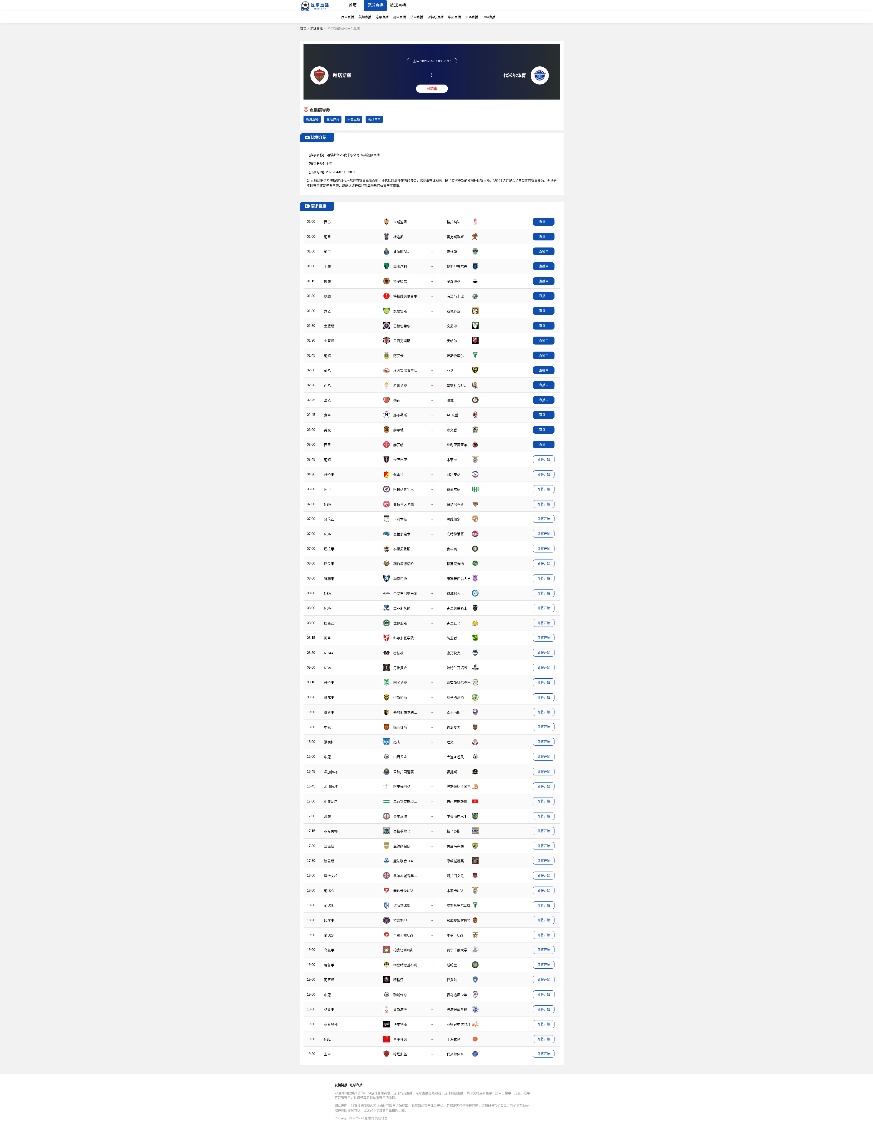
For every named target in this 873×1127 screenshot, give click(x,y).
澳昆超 (329, 846)
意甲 (327, 415)
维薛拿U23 (401, 905)
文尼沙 (452, 326)
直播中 (544, 221)
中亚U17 (330, 802)
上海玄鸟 (453, 1039)
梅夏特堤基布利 (405, 965)
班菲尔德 (453, 489)
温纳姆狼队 (401, 846)
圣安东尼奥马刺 (405, 593)
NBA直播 (471, 17)
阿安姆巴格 (401, 787)
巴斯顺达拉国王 (459, 787)
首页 (353, 5)
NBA (327, 504)
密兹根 (398, 653)
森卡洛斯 (453, 712)
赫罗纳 (398, 445)
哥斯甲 (329, 712)
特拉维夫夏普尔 (405, 296)
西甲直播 (347, 17)
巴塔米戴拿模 (457, 1010)
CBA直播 (489, 17)
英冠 (327, 430)
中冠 (327, 727)
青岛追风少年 (457, 995)
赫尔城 (398, 430)
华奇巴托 (400, 579)
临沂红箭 (400, 727)
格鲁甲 (329, 965)
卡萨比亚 (400, 460)
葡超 (327, 356)
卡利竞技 (400, 519)
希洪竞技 (400, 385)
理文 (450, 742)
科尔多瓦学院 (403, 638)
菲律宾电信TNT (458, 1024)
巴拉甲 (329, 549)
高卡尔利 (400, 266)
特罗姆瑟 (400, 281)
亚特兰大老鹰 (403, 504)
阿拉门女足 (455, 876)
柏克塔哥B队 (403, 950)
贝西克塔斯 (401, 341)
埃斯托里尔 (455, 356)
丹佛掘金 (400, 668)
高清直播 (312, 119)
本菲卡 (452, 460)
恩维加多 (453, 519)
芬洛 (450, 370)
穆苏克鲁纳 (455, 564)
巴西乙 (329, 623)
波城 (450, 400)
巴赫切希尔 (401, 326)
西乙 (327, 222)
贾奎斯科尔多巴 (459, 683)
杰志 (396, 742)
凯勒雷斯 (400, 311)
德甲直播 (399, 17)
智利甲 (329, 579)
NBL (327, 1039)
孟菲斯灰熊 (401, 608)
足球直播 (375, 5)
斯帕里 (452, 965)
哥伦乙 (329, 519)
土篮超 (329, 326)
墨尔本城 (400, 816)
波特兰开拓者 (457, 668)
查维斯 (452, 252)
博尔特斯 (400, 1024)
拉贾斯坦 (400, 920)
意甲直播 (382, 17)
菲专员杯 (331, 831)
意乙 (327, 311)
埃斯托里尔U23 (458, 905)
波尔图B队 (401, 252)
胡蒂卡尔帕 (455, 698)
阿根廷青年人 (403, 489)
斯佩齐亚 (453, 311)
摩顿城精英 (455, 861)
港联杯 (329, 742)
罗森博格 (453, 281)
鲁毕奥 (452, 549)
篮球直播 (398, 5)
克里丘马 (453, 623)
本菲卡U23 (455, 891)
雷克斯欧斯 (455, 237)
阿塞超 (329, 980)
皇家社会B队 (456, 385)
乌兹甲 (329, 950)
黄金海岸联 (455, 846)
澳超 (327, 816)
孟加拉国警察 (403, 772)
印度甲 (329, 920)
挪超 (327, 281)
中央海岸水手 (457, 816)
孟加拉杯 (331, 772)
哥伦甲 (329, 475)
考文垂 (452, 430)
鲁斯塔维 (400, 1010)
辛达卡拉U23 (403, 891)
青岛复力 (453, 727)
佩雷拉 (398, 475)
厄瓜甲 (329, 564)
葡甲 (327, 237)
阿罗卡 (398, 356)
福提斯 (452, 772)
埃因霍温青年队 (405, 370)
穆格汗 (398, 980)
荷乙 (327, 370)
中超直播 (454, 17)
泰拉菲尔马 (401, 831)
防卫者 (452, 638)
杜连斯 (398, 237)
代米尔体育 (455, 1054)
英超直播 (365, 17)
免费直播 (353, 119)
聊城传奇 (400, 995)
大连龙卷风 (455, 757)
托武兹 (452, 980)
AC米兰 (452, 415)
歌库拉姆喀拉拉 (459, 920)
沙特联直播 (436, 17)
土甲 (329, 163)
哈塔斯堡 (400, 1054)
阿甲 (327, 489)
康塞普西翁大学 (459, 579)
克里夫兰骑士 (457, 608)
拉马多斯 (453, 831)
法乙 (327, 400)
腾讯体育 (374, 119)
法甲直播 (416, 17)
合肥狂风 (400, 1039)
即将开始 (543, 459)
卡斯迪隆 (400, 222)
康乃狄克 (453, 653)
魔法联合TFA (403, 861)
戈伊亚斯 (400, 623)
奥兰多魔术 (401, 534)
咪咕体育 (332, 119)
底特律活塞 (455, 534)
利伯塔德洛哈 (403, 564)
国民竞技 (400, 683)
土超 (327, 266)
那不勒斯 (400, 415)
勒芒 (396, 400)
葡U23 (329, 891)
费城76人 (454, 593)
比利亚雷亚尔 (457, 445)
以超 (327, 296)
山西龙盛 (400, 757)
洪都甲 (329, 698)
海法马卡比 (455, 296)
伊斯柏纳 (400, 698)
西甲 (327, 445)
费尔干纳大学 (457, 950)
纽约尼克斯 (455, 504)
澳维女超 (331, 876)
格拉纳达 (453, 222)
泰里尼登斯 (401, 549)
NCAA (329, 653)
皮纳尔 (452, 341)
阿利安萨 (453, 475)
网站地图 (381, 1118)
